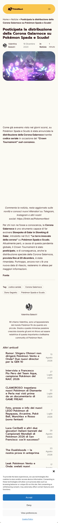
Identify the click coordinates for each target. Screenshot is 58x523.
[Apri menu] (49, 9)
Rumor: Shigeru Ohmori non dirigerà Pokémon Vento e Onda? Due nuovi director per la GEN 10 (23, 357)
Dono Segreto (10, 292)
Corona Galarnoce (33, 287)
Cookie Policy (27, 519)
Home (6, 19)
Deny (29, 505)
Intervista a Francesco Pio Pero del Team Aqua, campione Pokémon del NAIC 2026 (21, 375)
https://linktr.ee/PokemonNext (33, 218)
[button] (53, 471)
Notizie (14, 19)
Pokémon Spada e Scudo (33, 292)
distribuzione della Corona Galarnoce (23, 134)
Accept (29, 497)
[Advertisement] (29, 103)
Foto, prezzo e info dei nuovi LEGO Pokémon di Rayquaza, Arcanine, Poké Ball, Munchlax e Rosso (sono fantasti (24, 413)
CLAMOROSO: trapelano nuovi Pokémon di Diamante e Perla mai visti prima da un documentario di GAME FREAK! (24, 393)
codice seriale (14, 287)
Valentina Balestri (29, 314)
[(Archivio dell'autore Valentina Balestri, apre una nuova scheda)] (29, 309)
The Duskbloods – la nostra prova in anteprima (22, 451)
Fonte (6, 275)
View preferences (29, 513)
